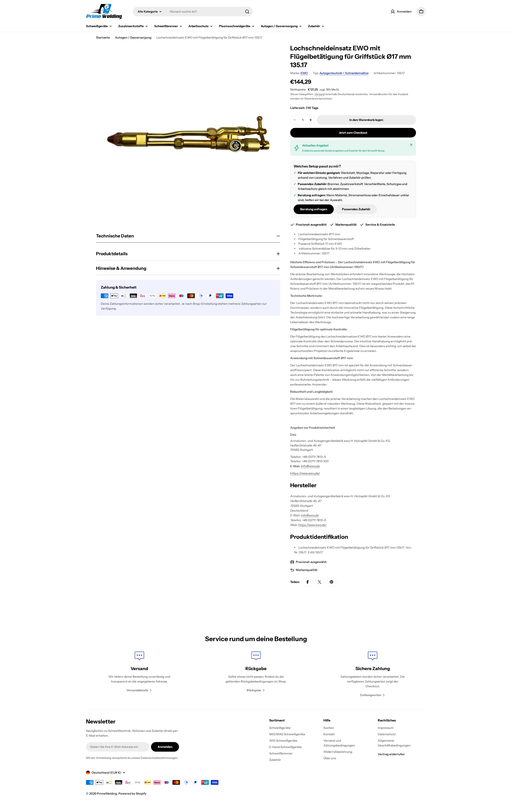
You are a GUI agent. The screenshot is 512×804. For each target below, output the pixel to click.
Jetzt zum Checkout (353, 132)
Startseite (103, 37)
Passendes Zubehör (356, 209)
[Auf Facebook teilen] (307, 582)
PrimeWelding (107, 793)
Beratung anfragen (313, 209)
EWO (304, 73)
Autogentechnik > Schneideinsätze (344, 73)
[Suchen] (247, 11)
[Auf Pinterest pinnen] (331, 582)
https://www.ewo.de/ (312, 525)
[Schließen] (411, 144)
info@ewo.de (310, 515)
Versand (319, 94)
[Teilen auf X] (319, 582)
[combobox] (193, 11)
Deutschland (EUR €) (106, 772)
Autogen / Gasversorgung (133, 37)
